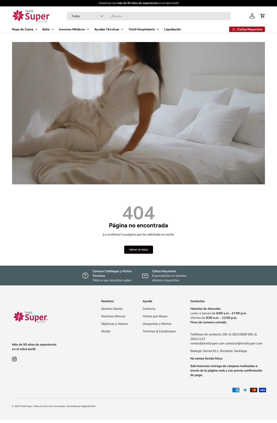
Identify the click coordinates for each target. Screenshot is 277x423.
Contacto (149, 308)
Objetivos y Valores (114, 324)
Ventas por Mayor (155, 316)
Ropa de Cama (22, 29)
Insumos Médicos (72, 29)
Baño (46, 29)
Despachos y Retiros (157, 324)
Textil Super (26, 406)
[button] (263, 16)
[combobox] (149, 16)
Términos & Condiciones (159, 331)
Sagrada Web (88, 406)
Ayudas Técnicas (106, 29)
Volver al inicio (138, 249)
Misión (105, 331)
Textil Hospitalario (142, 29)
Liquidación (172, 29)
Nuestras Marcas (113, 316)
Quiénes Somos (112, 308)
